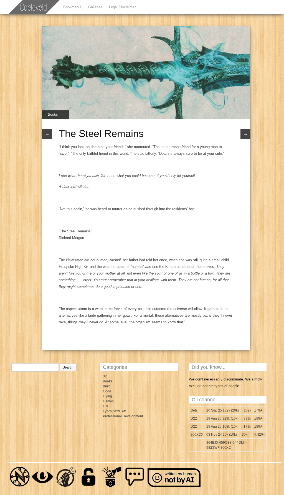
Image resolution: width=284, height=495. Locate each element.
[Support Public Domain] (89, 487)
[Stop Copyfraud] (112, 487)
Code (107, 391)
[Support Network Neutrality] (20, 487)
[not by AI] (174, 487)
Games (108, 401)
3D (105, 376)
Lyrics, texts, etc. (115, 411)
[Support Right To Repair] (66, 487)
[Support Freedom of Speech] (135, 487)
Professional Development (123, 416)
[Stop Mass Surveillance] (43, 487)
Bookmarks (72, 7)
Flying (107, 396)
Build (107, 386)
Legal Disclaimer (122, 7)
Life (105, 406)
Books (53, 114)
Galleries (95, 7)
